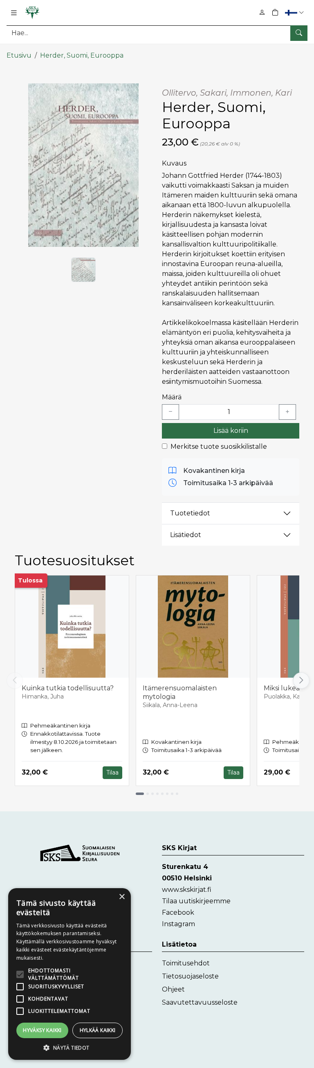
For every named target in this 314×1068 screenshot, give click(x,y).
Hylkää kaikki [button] (98, 1030)
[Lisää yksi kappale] (287, 412)
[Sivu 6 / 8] (167, 794)
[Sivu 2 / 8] (147, 794)
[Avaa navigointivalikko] (14, 12)
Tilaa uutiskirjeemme (196, 901)
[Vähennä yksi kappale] (170, 412)
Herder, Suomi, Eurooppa (81, 55)
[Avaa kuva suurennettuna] (83, 165)
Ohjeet (173, 989)
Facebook (178, 912)
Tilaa (112, 772)
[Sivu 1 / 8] (140, 794)
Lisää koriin (230, 430)
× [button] (122, 897)
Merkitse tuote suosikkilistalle (218, 446)
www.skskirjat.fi (186, 889)
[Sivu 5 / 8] (162, 794)
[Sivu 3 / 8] (152, 794)
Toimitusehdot (186, 963)
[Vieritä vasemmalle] (15, 680)
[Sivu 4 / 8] (157, 794)
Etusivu (19, 55)
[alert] (69, 974)
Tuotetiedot (190, 513)
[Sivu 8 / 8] (177, 794)
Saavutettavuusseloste (200, 1002)
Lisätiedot (185, 535)
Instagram (178, 924)
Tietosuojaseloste (190, 976)
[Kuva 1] (83, 269)
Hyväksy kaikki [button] (42, 1030)
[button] (295, 12)
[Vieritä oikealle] (301, 680)
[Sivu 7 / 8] (172, 794)
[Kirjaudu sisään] (262, 12)
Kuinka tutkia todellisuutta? (68, 688)
